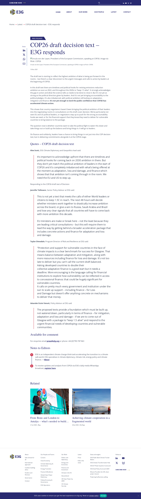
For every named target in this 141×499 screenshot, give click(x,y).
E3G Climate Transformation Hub (100, 463)
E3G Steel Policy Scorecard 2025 (99, 469)
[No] (138, 496)
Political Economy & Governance (46, 481)
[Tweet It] (24, 55)
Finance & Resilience (47, 472)
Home (58, 12)
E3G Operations (45, 485)
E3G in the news (81, 462)
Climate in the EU (66, 473)
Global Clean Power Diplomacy (46, 476)
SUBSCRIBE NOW (15, 3)
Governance (28, 478)
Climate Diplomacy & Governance (47, 465)
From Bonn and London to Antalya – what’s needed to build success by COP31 (48, 419)
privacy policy (94, 495)
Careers (43, 458)
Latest (113, 12)
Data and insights (95, 454)
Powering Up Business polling (99, 477)
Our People (99, 12)
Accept (103, 495)
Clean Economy (45, 461)
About (69, 12)
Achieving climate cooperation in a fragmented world (91, 419)
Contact (127, 12)
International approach (28, 464)
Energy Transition (46, 469)
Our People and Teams (47, 454)
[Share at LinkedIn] (24, 50)
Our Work (83, 12)
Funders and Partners (28, 474)
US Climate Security (64, 485)
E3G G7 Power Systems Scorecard (100, 466)
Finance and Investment (65, 469)
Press (79, 458)
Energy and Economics (64, 464)
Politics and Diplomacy (64, 459)
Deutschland (65, 476)
